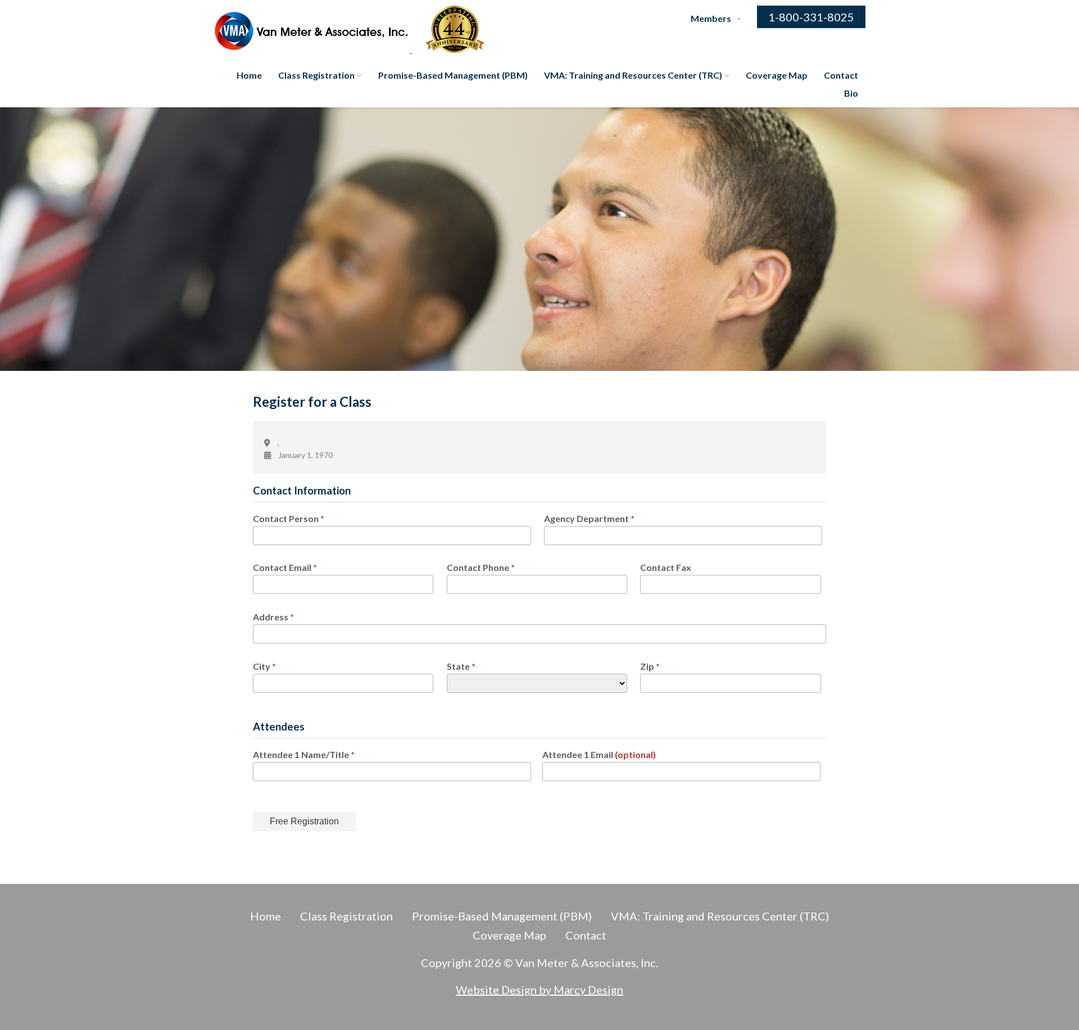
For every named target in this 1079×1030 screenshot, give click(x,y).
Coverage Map (777, 75)
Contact (841, 75)
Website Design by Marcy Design (539, 989)
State (461, 666)
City (264, 666)
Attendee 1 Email (599, 754)
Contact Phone (481, 567)
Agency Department (589, 518)
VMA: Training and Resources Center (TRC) (633, 75)
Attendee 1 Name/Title (304, 754)
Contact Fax (665, 567)
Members (711, 18)
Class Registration (316, 75)
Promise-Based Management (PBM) (453, 75)
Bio (851, 93)
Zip (650, 666)
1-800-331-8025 (811, 17)
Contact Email (285, 567)
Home (249, 75)
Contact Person (288, 518)
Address (273, 616)
